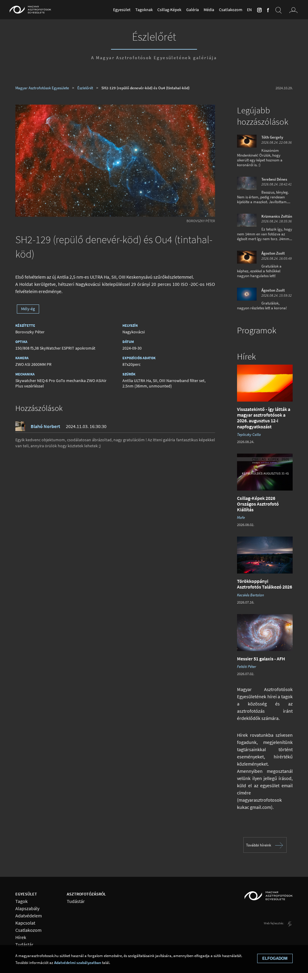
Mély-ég (28, 308)
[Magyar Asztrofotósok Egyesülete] (30, 10)
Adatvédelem (28, 916)
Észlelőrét (154, 36)
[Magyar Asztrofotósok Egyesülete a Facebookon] (267, 9)
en (249, 9)
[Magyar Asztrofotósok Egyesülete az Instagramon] (258, 9)
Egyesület (122, 9)
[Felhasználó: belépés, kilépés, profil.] (293, 10)
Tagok (21, 901)
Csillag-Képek (169, 9)
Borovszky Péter (200, 221)
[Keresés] (278, 10)
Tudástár (24, 944)
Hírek (246, 356)
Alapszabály (27, 908)
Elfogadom (275, 958)
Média (209, 9)
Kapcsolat (25, 923)
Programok (256, 330)
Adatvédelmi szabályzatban (77, 962)
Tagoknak (144, 9)
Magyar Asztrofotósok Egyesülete (42, 87)
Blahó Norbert (45, 426)
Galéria (192, 9)
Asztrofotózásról (86, 894)
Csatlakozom (230, 9)
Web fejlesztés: (274, 923)
